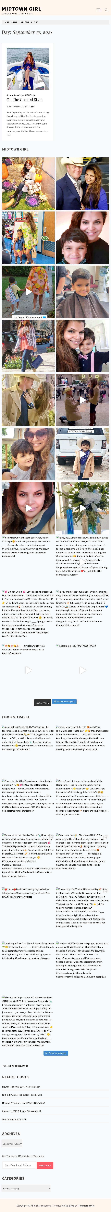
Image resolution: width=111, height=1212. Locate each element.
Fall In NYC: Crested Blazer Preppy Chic (22, 1094)
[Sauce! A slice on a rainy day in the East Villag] (28, 913)
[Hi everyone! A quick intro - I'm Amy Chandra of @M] (28, 1022)
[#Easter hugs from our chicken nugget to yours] (82, 346)
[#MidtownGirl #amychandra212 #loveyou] (82, 508)
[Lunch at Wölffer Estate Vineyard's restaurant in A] (82, 968)
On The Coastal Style (24, 99)
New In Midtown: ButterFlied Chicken (21, 1086)
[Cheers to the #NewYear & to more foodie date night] (28, 805)
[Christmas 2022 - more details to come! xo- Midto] (28, 508)
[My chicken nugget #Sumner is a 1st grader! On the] (28, 237)
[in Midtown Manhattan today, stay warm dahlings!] (28, 562)
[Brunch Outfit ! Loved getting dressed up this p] (28, 616)
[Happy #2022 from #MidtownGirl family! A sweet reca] (82, 562)
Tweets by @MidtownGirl (15, 1065)
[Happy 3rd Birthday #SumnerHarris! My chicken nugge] (82, 616)
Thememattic (86, 1205)
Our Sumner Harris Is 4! (14, 1119)
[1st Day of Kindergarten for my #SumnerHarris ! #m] (28, 292)
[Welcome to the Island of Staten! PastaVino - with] (28, 859)
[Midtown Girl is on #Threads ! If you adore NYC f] (28, 346)
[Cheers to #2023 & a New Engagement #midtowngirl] (82, 400)
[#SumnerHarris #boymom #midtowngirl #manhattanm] (28, 454)
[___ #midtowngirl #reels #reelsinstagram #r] (28, 670)
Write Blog (67, 1205)
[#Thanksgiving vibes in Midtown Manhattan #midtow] (28, 183)
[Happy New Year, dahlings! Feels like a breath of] (28, 400)
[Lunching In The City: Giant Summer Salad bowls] (28, 968)
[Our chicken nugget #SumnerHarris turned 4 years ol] (82, 454)
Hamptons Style (16, 95)
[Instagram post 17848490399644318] (82, 670)
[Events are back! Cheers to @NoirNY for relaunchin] (82, 859)
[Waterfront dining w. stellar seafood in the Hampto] (82, 805)
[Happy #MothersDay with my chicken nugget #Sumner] (82, 237)
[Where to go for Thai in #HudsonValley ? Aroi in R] (82, 913)
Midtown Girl (21, 8)
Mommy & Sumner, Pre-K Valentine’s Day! (23, 1103)
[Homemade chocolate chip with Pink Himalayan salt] (82, 751)
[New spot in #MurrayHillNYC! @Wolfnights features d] (28, 751)
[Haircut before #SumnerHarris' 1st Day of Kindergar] (82, 292)
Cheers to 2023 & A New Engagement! (21, 1111)
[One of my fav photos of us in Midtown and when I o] (82, 183)
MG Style (30, 95)
